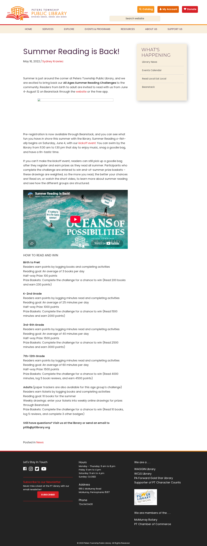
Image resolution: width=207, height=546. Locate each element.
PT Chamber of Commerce (152, 524)
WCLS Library (143, 474)
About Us (151, 29)
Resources (128, 29)
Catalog (147, 9)
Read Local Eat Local (154, 78)
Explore (69, 29)
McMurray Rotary (145, 520)
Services (47, 29)
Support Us (175, 29)
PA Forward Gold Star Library (153, 478)
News (40, 442)
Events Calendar (152, 70)
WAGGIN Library (144, 469)
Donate (191, 9)
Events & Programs (97, 29)
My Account (169, 9)
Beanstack (148, 87)
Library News (149, 62)
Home (28, 29)
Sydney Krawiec (52, 61)
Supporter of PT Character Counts (157, 482)
